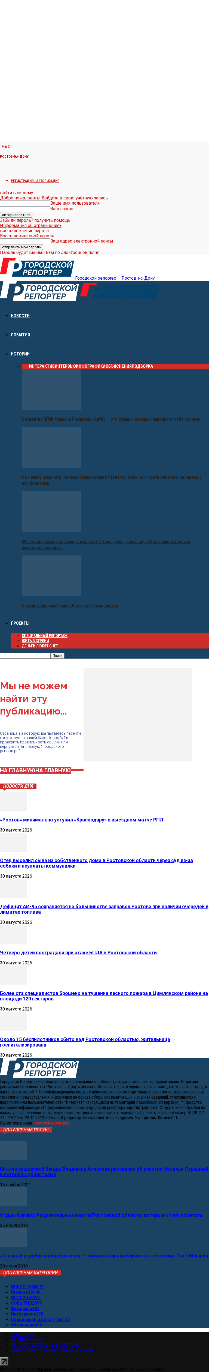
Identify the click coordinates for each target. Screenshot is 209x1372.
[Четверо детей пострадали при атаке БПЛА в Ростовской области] (13, 942)
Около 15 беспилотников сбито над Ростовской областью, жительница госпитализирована (85, 1042)
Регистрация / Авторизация (35, 181)
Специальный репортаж (44, 635)
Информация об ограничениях (31, 225)
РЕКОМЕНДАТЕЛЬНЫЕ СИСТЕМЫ (46, 1345)
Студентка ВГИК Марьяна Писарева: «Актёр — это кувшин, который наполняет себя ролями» (111, 419)
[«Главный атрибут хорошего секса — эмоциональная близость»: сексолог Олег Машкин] (13, 1245)
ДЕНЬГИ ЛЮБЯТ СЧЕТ (40, 646)
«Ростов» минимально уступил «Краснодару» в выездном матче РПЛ (81, 820)
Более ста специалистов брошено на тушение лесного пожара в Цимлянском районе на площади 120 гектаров (104, 996)
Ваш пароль (62, 208)
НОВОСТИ (20, 315)
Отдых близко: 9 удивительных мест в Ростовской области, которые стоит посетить (101, 1215)
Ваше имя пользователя (75, 203)
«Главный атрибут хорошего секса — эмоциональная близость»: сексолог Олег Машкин (104, 1256)
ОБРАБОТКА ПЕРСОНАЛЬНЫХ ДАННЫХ (52, 1350)
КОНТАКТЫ (22, 1334)
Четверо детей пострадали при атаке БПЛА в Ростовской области (78, 952)
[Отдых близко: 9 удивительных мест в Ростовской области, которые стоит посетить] (13, 1204)
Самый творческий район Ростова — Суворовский (70, 605)
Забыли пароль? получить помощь (35, 220)
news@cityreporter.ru (52, 1123)
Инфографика (91, 366)
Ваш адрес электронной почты (81, 241)
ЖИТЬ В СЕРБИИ (35, 641)
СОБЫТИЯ (20, 334)
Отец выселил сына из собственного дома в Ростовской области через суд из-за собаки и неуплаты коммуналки (96, 863)
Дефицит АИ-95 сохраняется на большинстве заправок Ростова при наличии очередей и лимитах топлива (104, 909)
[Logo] (40, 299)
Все (25, 366)
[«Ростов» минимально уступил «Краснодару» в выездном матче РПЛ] (13, 809)
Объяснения (119, 366)
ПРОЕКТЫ (20, 623)
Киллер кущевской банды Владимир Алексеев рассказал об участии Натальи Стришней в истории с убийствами (104, 1171)
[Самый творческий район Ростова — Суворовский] (51, 594)
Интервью (65, 366)
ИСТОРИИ (20, 354)
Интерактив (42, 366)
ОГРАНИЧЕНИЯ (26, 1340)
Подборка (142, 366)
